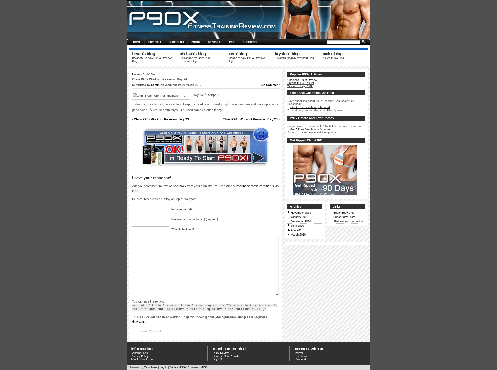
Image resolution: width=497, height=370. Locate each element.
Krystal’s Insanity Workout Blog (294, 57)
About (195, 42)
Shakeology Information (348, 221)
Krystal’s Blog (287, 53)
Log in (163, 367)
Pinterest (300, 359)
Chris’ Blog (237, 53)
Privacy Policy (140, 356)
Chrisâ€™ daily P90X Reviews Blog (246, 59)
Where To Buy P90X (300, 86)
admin (155, 84)
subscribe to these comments (253, 186)
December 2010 (301, 221)
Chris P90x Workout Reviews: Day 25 (250, 119)
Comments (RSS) (198, 367)
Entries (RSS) (178, 367)
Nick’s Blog (332, 53)
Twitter (299, 352)
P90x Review (221, 352)
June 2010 (297, 225)
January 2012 (299, 216)
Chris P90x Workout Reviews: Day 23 (161, 119)
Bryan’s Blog (143, 53)
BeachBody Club (343, 212)
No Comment (270, 84)
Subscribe (250, 42)
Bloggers (176, 42)
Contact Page (139, 352)
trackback (179, 186)
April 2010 (297, 230)
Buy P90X (154, 42)
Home (137, 42)
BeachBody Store (344, 216)
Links (231, 42)
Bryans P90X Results (300, 83)
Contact (214, 42)
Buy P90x (219, 359)
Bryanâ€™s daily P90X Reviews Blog (152, 59)
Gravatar (138, 321)
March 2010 (298, 234)
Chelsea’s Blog (193, 53)
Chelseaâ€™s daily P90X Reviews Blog (195, 59)
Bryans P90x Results (226, 356)
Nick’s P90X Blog (333, 57)
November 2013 (301, 212)
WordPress (150, 367)
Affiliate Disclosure (142, 359)
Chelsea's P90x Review (302, 79)
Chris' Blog (149, 74)
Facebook (301, 356)
